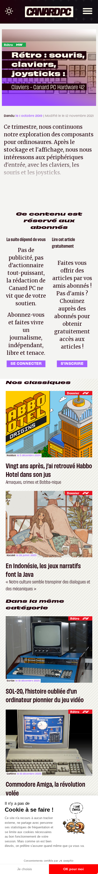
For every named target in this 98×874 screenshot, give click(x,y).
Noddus (11, 455)
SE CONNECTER (26, 363)
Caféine (11, 773)
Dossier (73, 393)
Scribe (11, 680)
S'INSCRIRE (72, 363)
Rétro (8, 45)
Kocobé (11, 555)
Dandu (9, 116)
